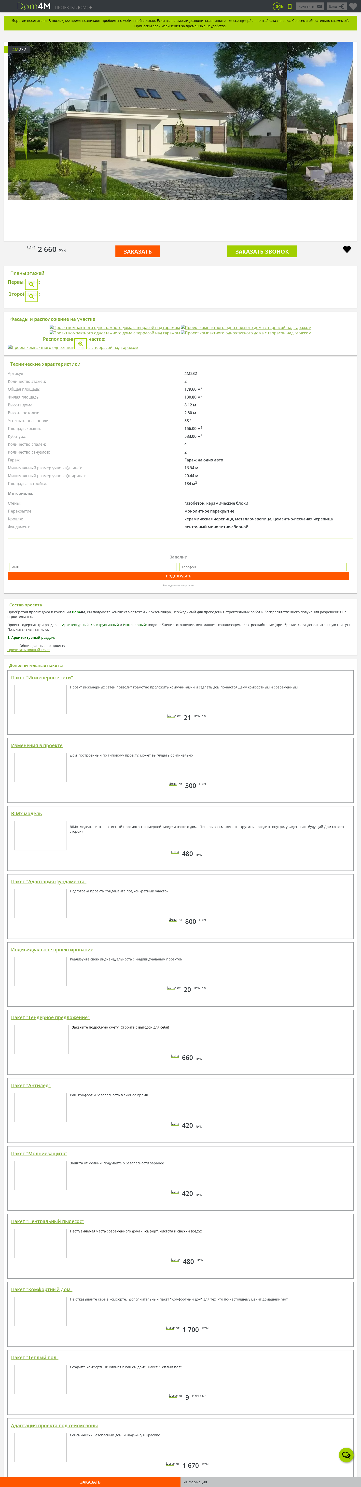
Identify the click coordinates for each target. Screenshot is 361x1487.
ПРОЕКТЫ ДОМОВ (74, 7)
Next (336, 140)
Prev (25, 140)
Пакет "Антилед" (31, 1367)
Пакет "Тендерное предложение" (50, 1299)
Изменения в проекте (37, 1027)
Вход (333, 6)
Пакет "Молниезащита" (39, 1435)
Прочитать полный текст (28, 931)
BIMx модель (26, 1095)
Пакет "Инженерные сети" (42, 960)
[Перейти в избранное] (353, 4)
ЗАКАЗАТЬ (138, 251)
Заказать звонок (262, 251)
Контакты (306, 6)
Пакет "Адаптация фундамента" (48, 1163)
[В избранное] (347, 250)
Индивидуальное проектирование (52, 1232)
